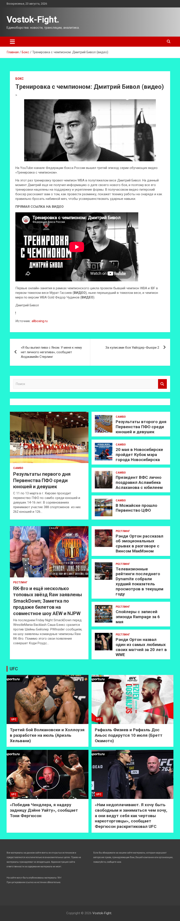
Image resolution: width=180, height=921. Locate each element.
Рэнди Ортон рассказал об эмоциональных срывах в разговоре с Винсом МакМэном (139, 544)
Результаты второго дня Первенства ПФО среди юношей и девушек (141, 426)
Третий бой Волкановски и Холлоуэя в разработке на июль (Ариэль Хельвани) (47, 735)
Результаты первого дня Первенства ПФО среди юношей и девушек (42, 480)
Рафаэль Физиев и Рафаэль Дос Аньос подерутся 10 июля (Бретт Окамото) (128, 735)
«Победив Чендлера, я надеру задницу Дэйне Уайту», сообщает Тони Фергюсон (44, 810)
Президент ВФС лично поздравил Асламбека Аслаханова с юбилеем (139, 482)
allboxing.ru (40, 321)
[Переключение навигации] (12, 42)
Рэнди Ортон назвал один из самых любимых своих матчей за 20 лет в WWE (141, 647)
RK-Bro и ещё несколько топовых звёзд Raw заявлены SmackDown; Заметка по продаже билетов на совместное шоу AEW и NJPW (47, 601)
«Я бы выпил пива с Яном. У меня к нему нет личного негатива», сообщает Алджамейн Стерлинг (51, 352)
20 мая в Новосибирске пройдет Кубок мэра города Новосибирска (139, 454)
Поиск (162, 384)
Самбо (18, 468)
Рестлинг (20, 582)
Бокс (19, 78)
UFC (14, 668)
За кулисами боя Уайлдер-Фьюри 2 (132, 348)
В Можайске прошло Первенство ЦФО (136, 508)
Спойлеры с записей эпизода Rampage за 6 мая (138, 616)
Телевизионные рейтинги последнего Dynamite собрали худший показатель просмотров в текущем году (139, 581)
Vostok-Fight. (33, 19)
